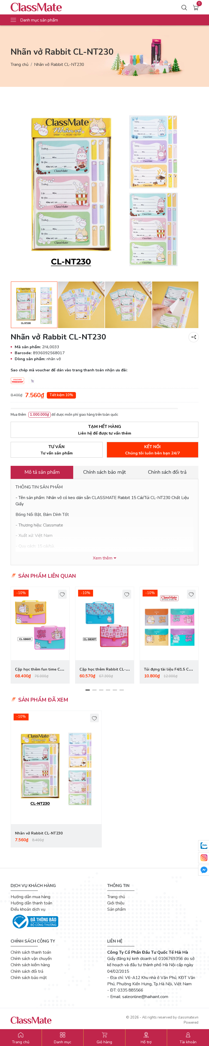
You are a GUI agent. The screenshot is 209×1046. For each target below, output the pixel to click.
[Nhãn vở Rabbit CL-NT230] (56, 767)
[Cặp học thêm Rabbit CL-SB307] (104, 623)
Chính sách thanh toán (31, 952)
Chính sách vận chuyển (31, 958)
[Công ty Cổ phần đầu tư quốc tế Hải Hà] (48, 7)
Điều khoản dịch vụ (28, 909)
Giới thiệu (115, 903)
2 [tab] (94, 689)
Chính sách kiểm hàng (30, 965)
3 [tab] (101, 689)
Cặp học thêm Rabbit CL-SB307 (102, 672)
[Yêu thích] (62, 594)
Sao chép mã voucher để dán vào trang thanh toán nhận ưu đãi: (69, 370)
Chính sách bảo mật (29, 977)
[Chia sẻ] (193, 337)
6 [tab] (121, 689)
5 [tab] (115, 689)
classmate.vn (188, 1017)
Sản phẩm (116, 909)
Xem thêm (102, 558)
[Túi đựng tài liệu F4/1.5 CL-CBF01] (169, 623)
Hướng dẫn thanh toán (31, 903)
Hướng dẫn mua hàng (30, 897)
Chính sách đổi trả (27, 971)
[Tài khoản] (184, 7)
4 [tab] (108, 689)
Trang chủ (20, 64)
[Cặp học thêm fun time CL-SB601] (40, 623)
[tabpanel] (40, 635)
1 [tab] (87, 689)
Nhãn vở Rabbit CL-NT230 (39, 833)
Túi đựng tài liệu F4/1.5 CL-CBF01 (168, 672)
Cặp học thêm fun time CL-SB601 (39, 672)
